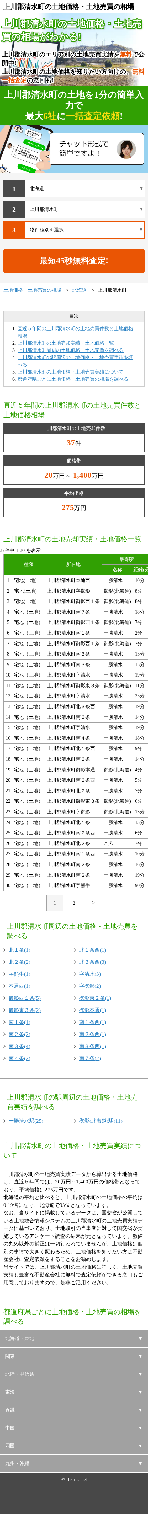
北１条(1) (19, 950)
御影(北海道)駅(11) (101, 1121)
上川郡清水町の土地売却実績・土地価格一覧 (66, 343)
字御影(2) (90, 986)
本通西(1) (19, 986)
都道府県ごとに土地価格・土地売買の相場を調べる (73, 379)
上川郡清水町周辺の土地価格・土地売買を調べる (71, 350)
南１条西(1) (92, 1022)
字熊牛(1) (19, 974)
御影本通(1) (92, 1010)
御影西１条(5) (25, 998)
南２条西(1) (92, 1034)
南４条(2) (19, 1058)
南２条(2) (19, 1034)
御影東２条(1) (95, 998)
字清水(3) (90, 974)
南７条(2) (90, 1058)
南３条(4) (19, 1046)
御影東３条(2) (25, 1010)
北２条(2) (19, 962)
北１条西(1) (92, 950)
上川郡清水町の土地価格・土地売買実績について (71, 372)
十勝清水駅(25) (26, 1121)
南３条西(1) (92, 1046)
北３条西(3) (92, 962)
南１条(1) (19, 1022)
